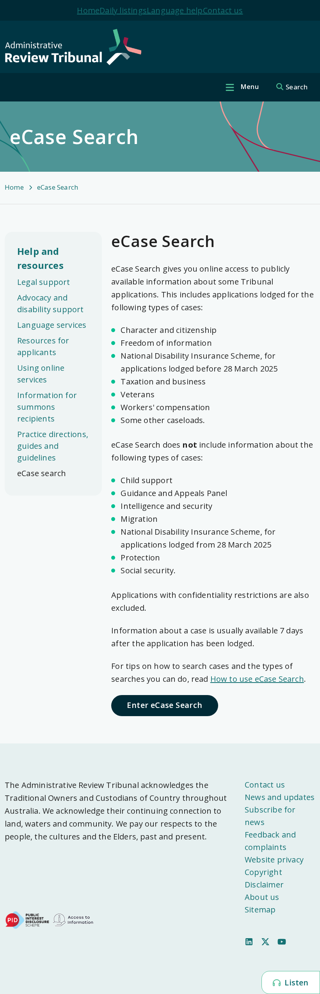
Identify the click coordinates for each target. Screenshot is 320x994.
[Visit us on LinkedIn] (249, 940)
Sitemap (260, 909)
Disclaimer (264, 884)
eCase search (41, 473)
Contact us (223, 10)
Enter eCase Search (164, 705)
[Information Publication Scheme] (73, 919)
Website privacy (274, 859)
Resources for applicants (43, 346)
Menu (249, 86)
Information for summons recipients (47, 407)
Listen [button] (295, 982)
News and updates (280, 797)
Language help (175, 10)
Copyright (263, 872)
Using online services (40, 374)
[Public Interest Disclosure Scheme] (27, 919)
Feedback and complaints (270, 840)
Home (88, 10)
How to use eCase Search (257, 679)
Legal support (43, 282)
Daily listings (123, 10)
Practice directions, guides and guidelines (52, 446)
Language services (51, 325)
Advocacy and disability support (50, 303)
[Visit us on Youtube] (281, 940)
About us (262, 897)
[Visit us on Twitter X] (265, 940)
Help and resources (40, 258)
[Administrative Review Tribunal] (157, 47)
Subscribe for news (270, 815)
